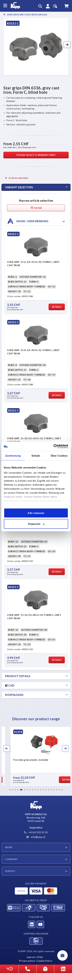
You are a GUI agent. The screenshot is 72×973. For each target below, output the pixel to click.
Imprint (31, 957)
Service (10, 871)
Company (11, 859)
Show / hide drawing (32, 221)
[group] (36, 757)
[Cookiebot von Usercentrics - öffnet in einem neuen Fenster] (53, 446)
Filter (38, 208)
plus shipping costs (27, 147)
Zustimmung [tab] (13, 455)
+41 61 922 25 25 (38, 832)
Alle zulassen (36, 512)
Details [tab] (36, 455)
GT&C (40, 957)
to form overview (18, 178)
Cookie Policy (44, 961)
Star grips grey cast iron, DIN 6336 (27, 15)
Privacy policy (27, 961)
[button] (67, 44)
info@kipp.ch (38, 837)
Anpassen (34, 523)
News (9, 847)
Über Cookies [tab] (59, 455)
